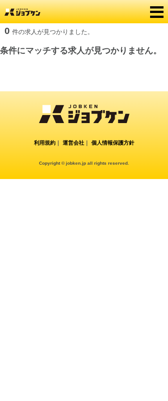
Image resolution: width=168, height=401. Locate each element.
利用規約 (45, 143)
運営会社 (73, 143)
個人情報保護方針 (112, 143)
